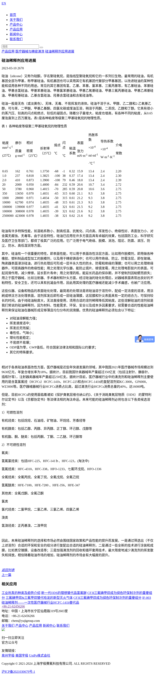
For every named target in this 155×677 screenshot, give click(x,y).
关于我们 (16, 19)
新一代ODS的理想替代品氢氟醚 (64, 593)
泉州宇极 (8, 655)
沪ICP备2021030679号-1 (18, 671)
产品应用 (16, 29)
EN (4, 3)
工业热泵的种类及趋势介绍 (21, 593)
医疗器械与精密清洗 (29, 51)
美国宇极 (21, 655)
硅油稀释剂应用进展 (59, 51)
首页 (13, 15)
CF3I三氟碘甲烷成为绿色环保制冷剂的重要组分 (107, 597)
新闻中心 (16, 34)
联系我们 (16, 39)
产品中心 (16, 24)
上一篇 (6, 575)
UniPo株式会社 (39, 655)
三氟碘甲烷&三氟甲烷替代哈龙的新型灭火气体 (39, 597)
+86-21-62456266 (13, 606)
